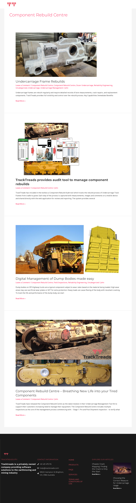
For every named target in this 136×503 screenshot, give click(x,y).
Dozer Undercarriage (84, 85)
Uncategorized (21, 88)
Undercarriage (34, 88)
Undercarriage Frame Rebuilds (40, 81)
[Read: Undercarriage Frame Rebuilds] (56, 54)
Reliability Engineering (103, 85)
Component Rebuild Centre (42, 85)
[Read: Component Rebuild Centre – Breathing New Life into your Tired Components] (64, 353)
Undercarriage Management (51, 88)
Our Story (97, 4)
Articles (110, 4)
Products (69, 4)
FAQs (71, 470)
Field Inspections (60, 282)
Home (57, 4)
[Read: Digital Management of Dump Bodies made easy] (68, 249)
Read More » (21, 100)
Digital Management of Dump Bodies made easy (55, 279)
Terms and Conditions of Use (76, 481)
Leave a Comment (23, 85)
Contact (125, 4)
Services (84, 4)
